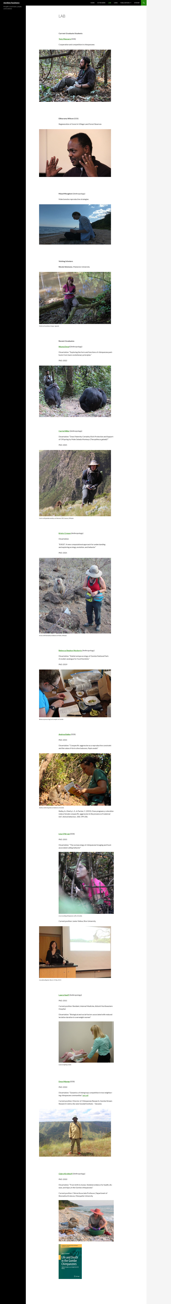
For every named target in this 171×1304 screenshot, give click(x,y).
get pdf (85, 1095)
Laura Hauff (64, 995)
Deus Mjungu (64, 1081)
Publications (125, 2)
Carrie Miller (64, 431)
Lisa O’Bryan (64, 834)
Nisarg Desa (64, 346)
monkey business (11, 3)
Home (92, 2)
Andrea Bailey (65, 734)
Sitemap (136, 2)
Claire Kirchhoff (65, 1174)
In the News (101, 2)
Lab (109, 2)
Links (115, 2)
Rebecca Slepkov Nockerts (70, 650)
